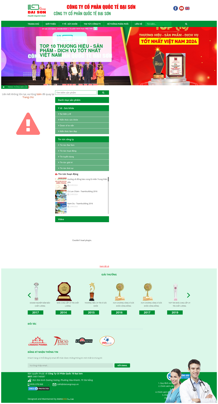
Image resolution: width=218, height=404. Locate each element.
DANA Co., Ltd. (65, 399)
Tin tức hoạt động (68, 173)
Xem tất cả (104, 266)
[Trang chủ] (3, 87)
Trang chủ (28, 97)
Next (189, 295)
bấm (39, 94)
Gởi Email (122, 365)
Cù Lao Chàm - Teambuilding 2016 (82, 191)
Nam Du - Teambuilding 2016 (80, 203)
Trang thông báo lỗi (17, 87)
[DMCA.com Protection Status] (39, 388)
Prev (30, 295)
